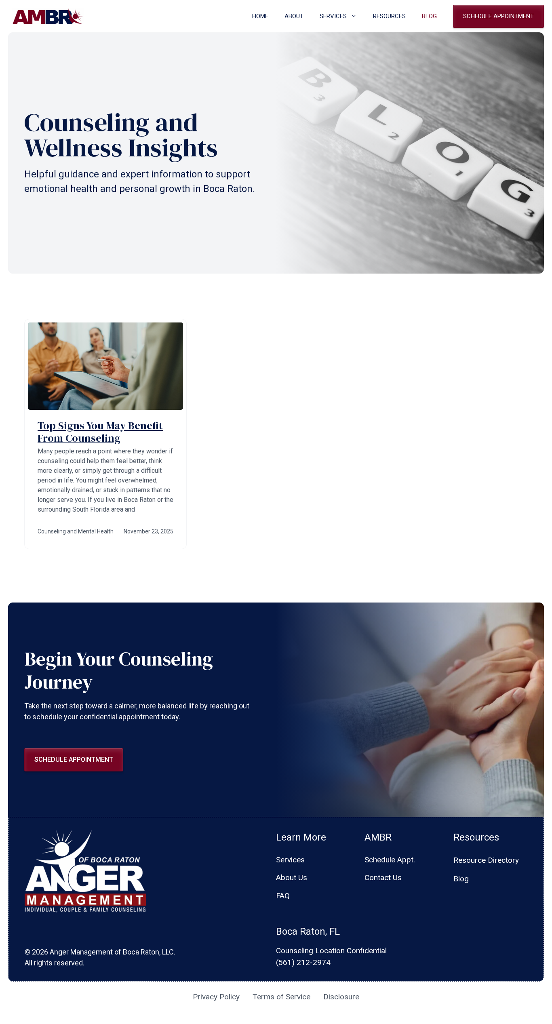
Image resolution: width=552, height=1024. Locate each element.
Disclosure (341, 996)
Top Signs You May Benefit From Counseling (100, 431)
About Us (291, 877)
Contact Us (383, 877)
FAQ (283, 895)
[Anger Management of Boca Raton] (48, 16)
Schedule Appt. (389, 859)
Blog (429, 16)
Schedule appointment (498, 16)
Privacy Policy (216, 996)
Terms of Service (281, 996)
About (293, 16)
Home (260, 16)
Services (333, 16)
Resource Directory (486, 860)
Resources (389, 16)
